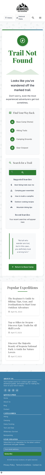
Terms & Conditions (23, 465)
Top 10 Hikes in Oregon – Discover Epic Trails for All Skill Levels (22, 325)
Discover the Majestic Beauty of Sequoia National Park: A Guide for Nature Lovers (22, 348)
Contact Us (37, 465)
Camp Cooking (9, 424)
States (8, 18)
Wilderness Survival (11, 431)
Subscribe (8, 454)
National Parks (20, 17)
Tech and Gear (9, 428)
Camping (7, 420)
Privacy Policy (9, 465)
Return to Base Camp (22, 267)
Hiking (6, 416)
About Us (7, 402)
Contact (6, 409)
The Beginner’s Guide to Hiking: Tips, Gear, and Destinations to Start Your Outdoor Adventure (22, 303)
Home (6, 398)
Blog (5, 405)
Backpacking (8, 435)
